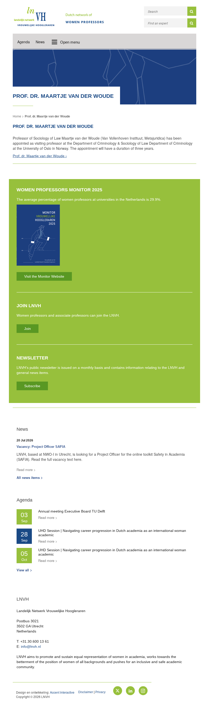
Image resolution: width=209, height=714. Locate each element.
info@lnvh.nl (31, 646)
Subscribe (32, 386)
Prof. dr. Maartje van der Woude (47, 116)
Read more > (26, 469)
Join (27, 329)
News (40, 41)
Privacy (100, 692)
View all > (24, 570)
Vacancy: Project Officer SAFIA (41, 447)
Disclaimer (85, 692)
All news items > (30, 477)
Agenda (23, 41)
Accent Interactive (62, 692)
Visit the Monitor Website (44, 276)
